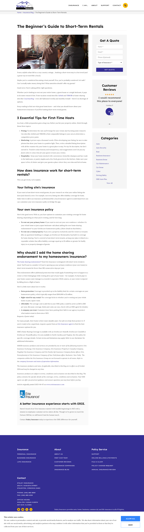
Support (105, 5)
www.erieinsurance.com (55, 384)
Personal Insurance (26, 454)
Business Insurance (26, 458)
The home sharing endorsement (29, 262)
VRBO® (69, 96)
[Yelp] (26, 509)
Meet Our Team (61, 458)
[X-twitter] (30, 509)
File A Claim (97, 462)
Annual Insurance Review (104, 469)
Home (19, 12)
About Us (58, 454)
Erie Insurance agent (65, 324)
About (94, 5)
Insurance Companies (64, 465)
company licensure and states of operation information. (39, 361)
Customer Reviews (62, 462)
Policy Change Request (102, 465)
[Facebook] (22, 509)
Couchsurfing (29, 99)
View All (109, 183)
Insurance (73, 5)
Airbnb (60, 96)
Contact (117, 5)
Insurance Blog (28, 12)
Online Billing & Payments (104, 458)
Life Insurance (24, 462)
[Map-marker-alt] (18, 509)
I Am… (85, 5)
